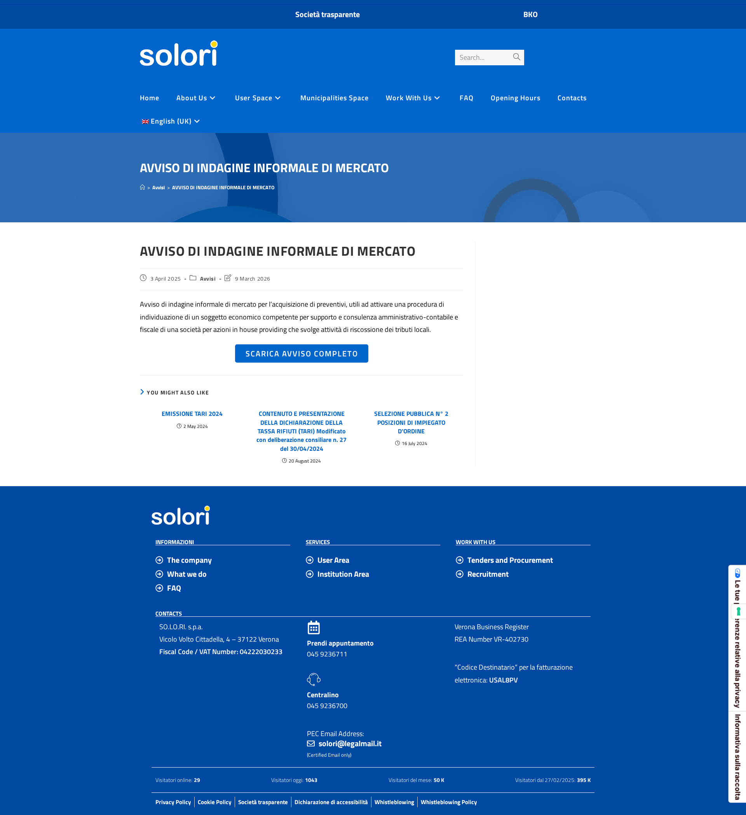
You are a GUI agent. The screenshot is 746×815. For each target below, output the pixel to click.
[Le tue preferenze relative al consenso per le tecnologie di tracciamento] (738, 611)
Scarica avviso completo (302, 353)
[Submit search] (516, 57)
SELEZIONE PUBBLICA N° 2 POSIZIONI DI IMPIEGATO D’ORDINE (411, 422)
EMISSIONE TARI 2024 (192, 413)
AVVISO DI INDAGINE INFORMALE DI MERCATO (223, 187)
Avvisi (208, 278)
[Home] (142, 187)
